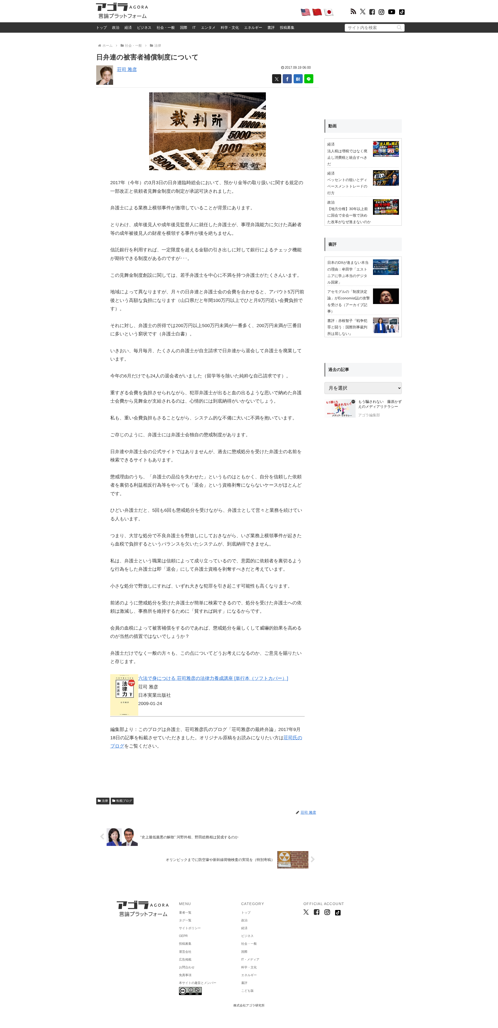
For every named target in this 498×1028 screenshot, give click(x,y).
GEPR (183, 936)
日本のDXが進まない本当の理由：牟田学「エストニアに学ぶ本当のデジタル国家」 (348, 272)
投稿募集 (287, 27)
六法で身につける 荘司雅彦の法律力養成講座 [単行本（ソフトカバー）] (213, 678)
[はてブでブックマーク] (298, 78)
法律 (105, 801)
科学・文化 (230, 27)
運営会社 (185, 952)
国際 (183, 27)
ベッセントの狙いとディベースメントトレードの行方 (347, 186)
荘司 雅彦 (127, 69)
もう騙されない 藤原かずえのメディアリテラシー (380, 404)
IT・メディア (250, 959)
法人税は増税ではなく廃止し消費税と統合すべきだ (347, 157)
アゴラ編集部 (369, 415)
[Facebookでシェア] (287, 78)
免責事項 (185, 975)
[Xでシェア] (276, 78)
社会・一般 (166, 27)
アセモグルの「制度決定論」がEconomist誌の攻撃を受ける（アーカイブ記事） (348, 301)
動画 (332, 126)
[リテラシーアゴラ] (339, 409)
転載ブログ (124, 801)
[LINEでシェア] (308, 78)
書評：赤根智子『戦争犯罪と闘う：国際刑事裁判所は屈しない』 (347, 327)
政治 (115, 27)
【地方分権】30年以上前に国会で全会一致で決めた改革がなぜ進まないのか (349, 215)
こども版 (247, 990)
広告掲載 (185, 959)
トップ (101, 27)
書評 (271, 27)
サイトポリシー (190, 928)
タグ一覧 (185, 920)
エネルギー (253, 27)
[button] (399, 27)
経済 (128, 27)
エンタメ (208, 27)
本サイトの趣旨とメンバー (197, 983)
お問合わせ (187, 967)
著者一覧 (185, 912)
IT (194, 27)
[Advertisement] (224, 12)
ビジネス (144, 27)
